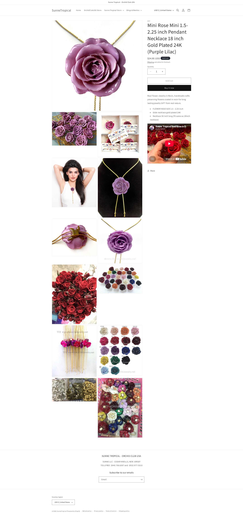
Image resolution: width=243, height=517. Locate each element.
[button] (114, 10)
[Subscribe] (141, 480)
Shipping (150, 62)
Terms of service (111, 511)
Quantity (150, 66)
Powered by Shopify (73, 511)
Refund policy (87, 511)
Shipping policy (124, 511)
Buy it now (169, 88)
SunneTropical (62, 511)
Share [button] (152, 171)
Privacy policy (98, 511)
